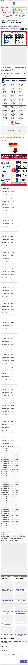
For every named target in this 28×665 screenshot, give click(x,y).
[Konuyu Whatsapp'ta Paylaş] (26, 29)
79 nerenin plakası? (5, 525)
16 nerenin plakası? (15, 452)
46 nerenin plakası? (5, 488)
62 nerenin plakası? (5, 507)
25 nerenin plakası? (15, 463)
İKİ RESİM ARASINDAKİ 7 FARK (7, 612)
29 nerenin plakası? (15, 467)
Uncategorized (16, 26)
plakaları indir (9, 536)
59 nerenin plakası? (5, 502)
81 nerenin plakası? (15, 527)
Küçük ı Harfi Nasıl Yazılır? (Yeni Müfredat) (7, 601)
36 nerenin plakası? (15, 475)
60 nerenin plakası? (5, 505)
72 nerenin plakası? (15, 517)
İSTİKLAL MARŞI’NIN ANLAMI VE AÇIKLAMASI (11, 576)
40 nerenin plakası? (5, 482)
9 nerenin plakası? (5, 530)
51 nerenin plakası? (5, 494)
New (6, 20)
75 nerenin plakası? (5, 521)
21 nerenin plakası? (15, 459)
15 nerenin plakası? (5, 452)
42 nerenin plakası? (5, 484)
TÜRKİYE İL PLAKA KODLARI (17, 538)
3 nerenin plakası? (5, 469)
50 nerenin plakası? (14, 492)
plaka (21, 534)
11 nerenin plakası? (5, 448)
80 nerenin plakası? (5, 527)
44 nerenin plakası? (5, 486)
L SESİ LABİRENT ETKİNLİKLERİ (21, 601)
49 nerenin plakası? (15, 490)
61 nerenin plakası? (15, 505)
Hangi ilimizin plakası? (6, 532)
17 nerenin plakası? (5, 455)
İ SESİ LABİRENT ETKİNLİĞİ (7, 634)
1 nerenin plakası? (7, 446)
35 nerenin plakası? (5, 475)
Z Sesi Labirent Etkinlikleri (21, 623)
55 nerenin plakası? (5, 498)
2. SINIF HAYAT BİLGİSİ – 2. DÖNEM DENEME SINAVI (7, 590)
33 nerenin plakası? (5, 473)
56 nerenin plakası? (15, 498)
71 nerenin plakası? (5, 517)
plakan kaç (15, 536)
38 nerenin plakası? (15, 477)
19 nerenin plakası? (5, 457)
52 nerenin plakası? (15, 494)
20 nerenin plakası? (5, 459)
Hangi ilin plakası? (16, 532)
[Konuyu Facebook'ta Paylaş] (21, 29)
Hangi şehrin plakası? (5, 534)
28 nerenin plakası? (5, 467)
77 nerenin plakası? (5, 523)
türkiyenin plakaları (14, 540)
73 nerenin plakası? (5, 519)
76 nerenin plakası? (15, 521)
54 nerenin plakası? (15, 496)
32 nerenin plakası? (15, 471)
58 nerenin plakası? (15, 500)
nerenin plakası (15, 534)
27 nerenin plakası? (15, 465)
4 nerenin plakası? (14, 480)
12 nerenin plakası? (15, 448)
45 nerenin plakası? (15, 486)
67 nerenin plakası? (15, 511)
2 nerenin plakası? (14, 457)
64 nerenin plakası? (5, 509)
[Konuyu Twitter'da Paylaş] (23, 29)
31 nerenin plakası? (5, 471)
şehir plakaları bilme (5, 538)
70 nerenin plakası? (14, 515)
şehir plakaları (22, 536)
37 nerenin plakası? (5, 477)
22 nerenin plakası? (5, 461)
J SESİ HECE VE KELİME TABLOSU (20, 16)
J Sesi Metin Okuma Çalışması (7, 16)
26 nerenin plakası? (5, 465)
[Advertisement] (14, 56)
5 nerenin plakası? (5, 492)
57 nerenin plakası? (5, 500)
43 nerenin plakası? (15, 484)
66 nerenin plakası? (5, 511)
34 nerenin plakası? (15, 473)
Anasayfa (2, 20)
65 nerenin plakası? (15, 509)
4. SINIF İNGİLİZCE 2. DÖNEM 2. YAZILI (21, 590)
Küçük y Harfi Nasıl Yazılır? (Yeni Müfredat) (7, 624)
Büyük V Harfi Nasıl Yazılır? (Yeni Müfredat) (20, 635)
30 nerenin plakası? (14, 469)
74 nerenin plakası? (15, 519)
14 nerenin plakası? (15, 450)
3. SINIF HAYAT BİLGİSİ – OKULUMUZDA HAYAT (21, 612)
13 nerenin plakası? (5, 450)
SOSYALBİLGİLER (9, 26)
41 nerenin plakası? (15, 482)
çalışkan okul (13, 530)
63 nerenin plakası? (15, 507)
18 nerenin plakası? (15, 455)
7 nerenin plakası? (5, 515)
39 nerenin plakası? (5, 480)
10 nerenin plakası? (16, 446)
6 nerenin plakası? (14, 502)
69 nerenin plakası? (15, 513)
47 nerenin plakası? (15, 488)
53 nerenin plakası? (5, 496)
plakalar (3, 536)
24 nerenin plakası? (5, 463)
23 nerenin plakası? (15, 461)
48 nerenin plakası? (5, 490)
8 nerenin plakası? (14, 525)
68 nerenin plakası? (5, 513)
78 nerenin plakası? (15, 523)
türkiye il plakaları (4, 540)
